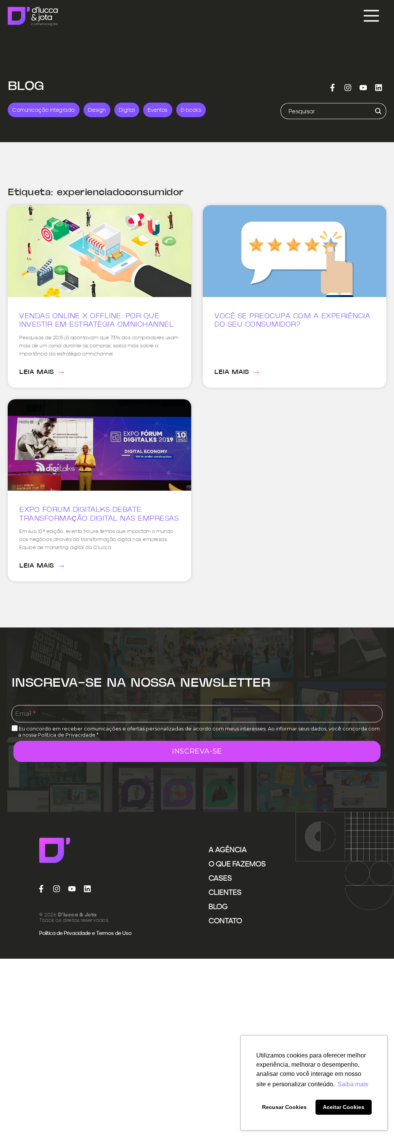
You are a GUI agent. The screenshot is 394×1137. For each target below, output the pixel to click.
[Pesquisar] (376, 111)
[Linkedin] (378, 87)
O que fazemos (237, 863)
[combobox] (323, 111)
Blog (218, 906)
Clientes (225, 892)
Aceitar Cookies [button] (343, 1107)
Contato (225, 920)
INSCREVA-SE (197, 751)
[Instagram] (348, 87)
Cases (220, 878)
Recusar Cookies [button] (284, 1107)
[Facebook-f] (332, 87)
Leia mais (42, 371)
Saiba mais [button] (352, 1084)
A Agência (228, 849)
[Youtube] (363, 87)
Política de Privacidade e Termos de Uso (85, 933)
